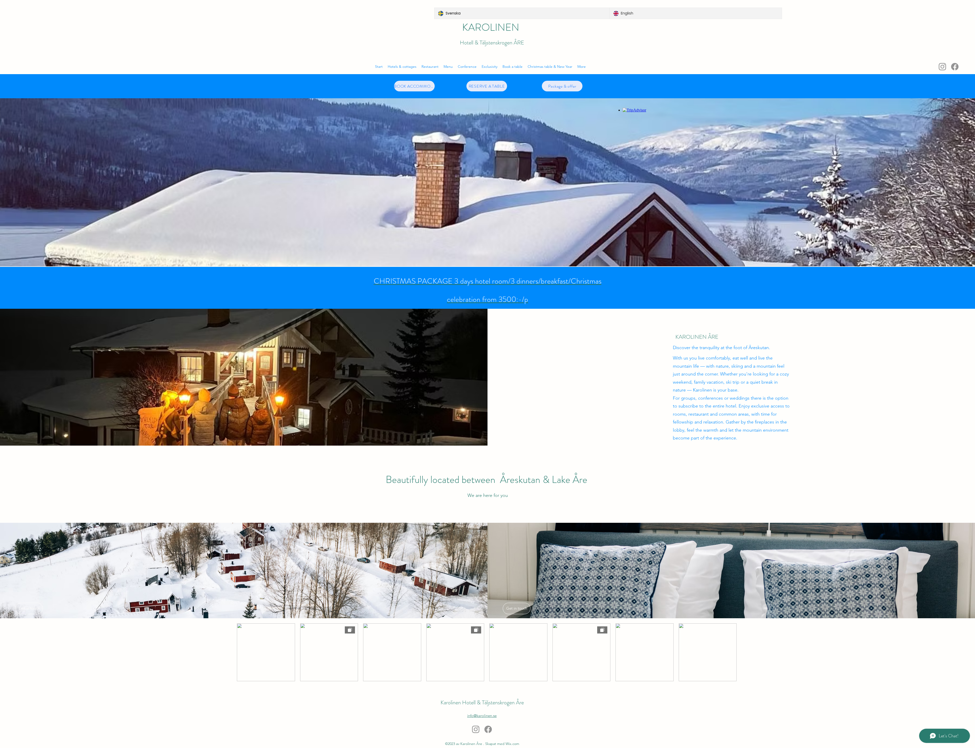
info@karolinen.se (482, 715)
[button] (512, 66)
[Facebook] (955, 67)
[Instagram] (942, 67)
